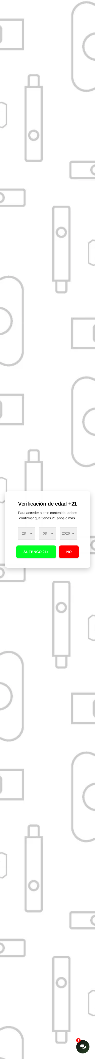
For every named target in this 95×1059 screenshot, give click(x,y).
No (69, 552)
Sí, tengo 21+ (36, 552)
